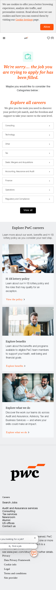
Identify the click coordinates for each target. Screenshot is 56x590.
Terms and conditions (15, 573)
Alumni (6, 520)
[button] (28, 210)
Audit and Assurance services (20, 508)
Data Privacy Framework (17, 560)
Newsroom (8, 517)
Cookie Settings (24, 19)
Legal (7, 568)
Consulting (8, 511)
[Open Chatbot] (34, 553)
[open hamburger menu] (4, 38)
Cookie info (10, 564)
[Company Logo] (26, 38)
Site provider (11, 577)
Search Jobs (9, 503)
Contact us (9, 526)
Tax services (9, 514)
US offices (8, 523)
